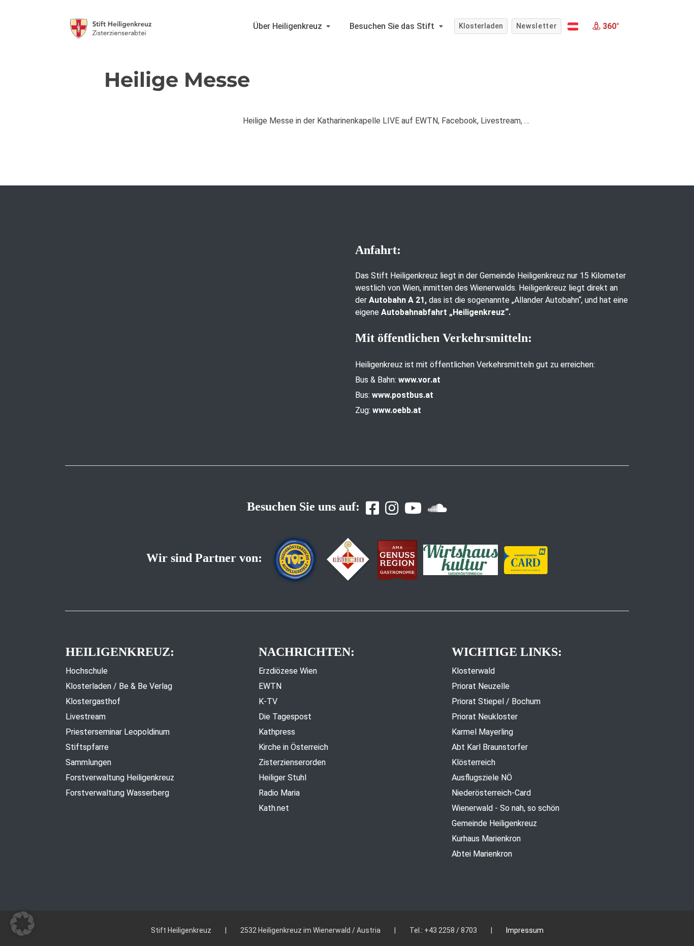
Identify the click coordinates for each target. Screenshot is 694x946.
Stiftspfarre (87, 747)
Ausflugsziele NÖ (482, 777)
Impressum (525, 930)
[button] (572, 26)
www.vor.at (419, 380)
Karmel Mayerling (482, 732)
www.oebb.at (396, 410)
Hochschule (87, 671)
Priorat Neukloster (485, 716)
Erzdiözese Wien (288, 671)
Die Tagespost (285, 716)
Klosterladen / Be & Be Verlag (119, 686)
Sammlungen (88, 762)
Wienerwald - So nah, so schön (505, 808)
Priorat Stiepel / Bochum (496, 701)
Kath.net (274, 808)
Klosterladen (481, 26)
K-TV (268, 701)
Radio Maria (279, 793)
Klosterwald (473, 671)
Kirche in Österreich (293, 747)
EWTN (270, 686)
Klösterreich (473, 762)
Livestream (86, 716)
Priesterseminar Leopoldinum (118, 732)
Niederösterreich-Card (491, 793)
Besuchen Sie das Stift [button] (393, 26)
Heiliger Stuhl (282, 777)
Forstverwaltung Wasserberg (117, 793)
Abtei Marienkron (482, 854)
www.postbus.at (402, 395)
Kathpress (277, 732)
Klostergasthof (93, 701)
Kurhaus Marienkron (486, 838)
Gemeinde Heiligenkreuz (494, 823)
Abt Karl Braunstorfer (490, 747)
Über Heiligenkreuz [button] (288, 26)
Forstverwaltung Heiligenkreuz (120, 777)
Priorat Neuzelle (481, 686)
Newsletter (536, 26)
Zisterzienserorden (292, 762)
